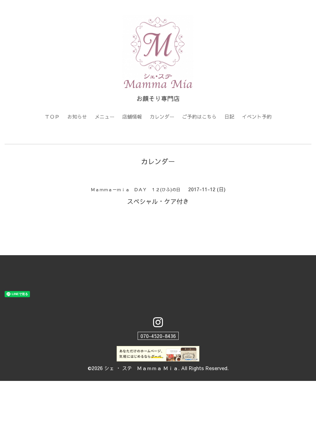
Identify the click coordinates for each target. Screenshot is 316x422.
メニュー (104, 116)
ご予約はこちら (199, 116)
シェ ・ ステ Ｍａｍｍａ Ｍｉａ (141, 368)
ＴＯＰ (52, 116)
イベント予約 (257, 116)
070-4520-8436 (158, 335)
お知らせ (77, 116)
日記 (229, 116)
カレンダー (162, 116)
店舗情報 (132, 116)
